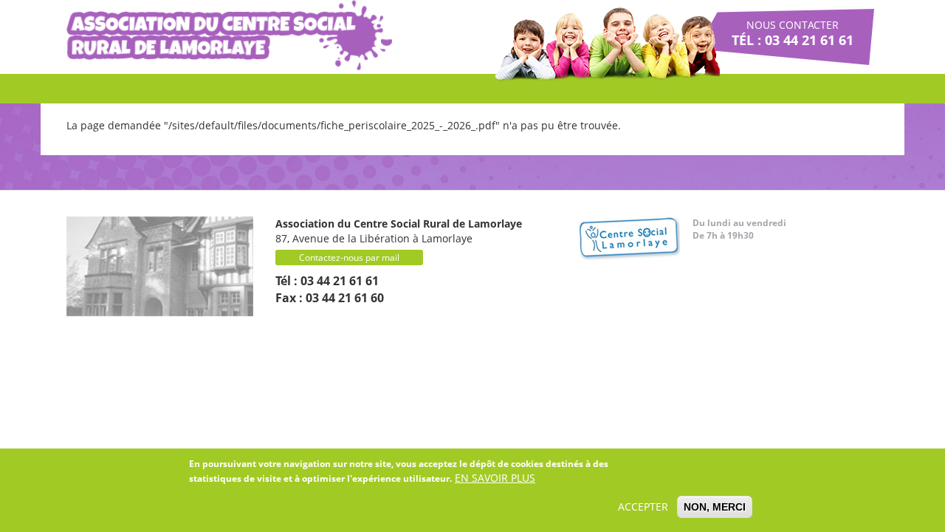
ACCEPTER (643, 506)
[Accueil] (229, 35)
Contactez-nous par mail (349, 257)
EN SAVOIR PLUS (495, 478)
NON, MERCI (715, 507)
